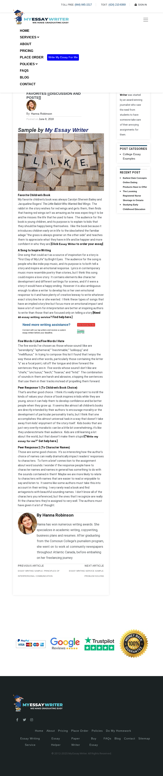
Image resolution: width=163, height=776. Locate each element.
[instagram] (31, 720)
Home (24, 30)
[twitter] (24, 720)
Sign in (6, 768)
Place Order (32, 57)
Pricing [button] (27, 50)
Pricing (63, 730)
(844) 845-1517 (83, 4)
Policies (97, 730)
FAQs (24, 70)
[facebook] (17, 720)
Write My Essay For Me (63, 57)
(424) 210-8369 (117, 4)
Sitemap (144, 738)
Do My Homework (118, 730)
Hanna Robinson (41, 113)
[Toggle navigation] (146, 20)
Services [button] (28, 37)
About (25, 44)
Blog (24, 77)
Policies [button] (28, 64)
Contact (28, 84)
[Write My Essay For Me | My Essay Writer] (41, 19)
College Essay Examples (132, 156)
